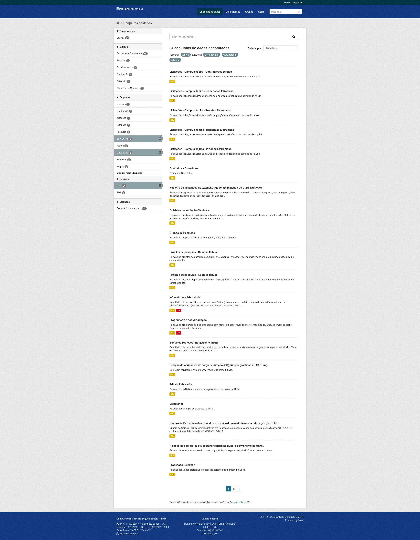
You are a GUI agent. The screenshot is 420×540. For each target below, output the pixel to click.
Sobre (261, 11)
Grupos (249, 11)
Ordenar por (254, 48)
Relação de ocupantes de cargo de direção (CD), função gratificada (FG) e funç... (219, 365)
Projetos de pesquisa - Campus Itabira (193, 252)
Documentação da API (240, 502)
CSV (172, 81)
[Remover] (188, 54)
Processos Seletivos (182, 465)
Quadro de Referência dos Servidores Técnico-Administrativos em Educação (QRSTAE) (223, 423)
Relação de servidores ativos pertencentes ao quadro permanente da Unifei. (216, 446)
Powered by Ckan (294, 520)
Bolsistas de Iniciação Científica (189, 210)
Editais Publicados (181, 384)
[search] (294, 36)
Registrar (297, 2)
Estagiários (176, 404)
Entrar (287, 2)
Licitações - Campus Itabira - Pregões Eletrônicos (200, 110)
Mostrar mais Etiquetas (129, 172)
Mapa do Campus (129, 533)
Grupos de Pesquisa (182, 233)
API (222, 502)
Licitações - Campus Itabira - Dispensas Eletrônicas (201, 91)
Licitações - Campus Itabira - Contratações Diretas (200, 71)
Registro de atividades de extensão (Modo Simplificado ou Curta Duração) (215, 187)
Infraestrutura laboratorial (185, 297)
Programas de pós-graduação (188, 320)
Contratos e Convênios (183, 168)
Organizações (233, 11)
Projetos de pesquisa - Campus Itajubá (193, 274)
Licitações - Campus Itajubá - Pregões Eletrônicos (200, 149)
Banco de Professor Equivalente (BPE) (193, 342)
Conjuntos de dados (210, 11)
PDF (178, 310)
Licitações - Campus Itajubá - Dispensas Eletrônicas (201, 130)
